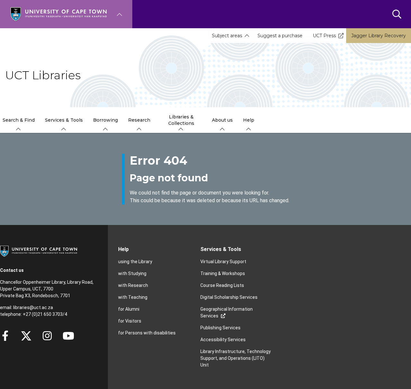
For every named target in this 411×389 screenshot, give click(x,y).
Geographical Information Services (226, 312)
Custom (47, 335)
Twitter (26, 335)
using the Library (135, 261)
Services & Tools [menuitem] (64, 120)
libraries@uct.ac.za (33, 307)
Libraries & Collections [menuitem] (181, 120)
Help (123, 249)
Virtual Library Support (223, 261)
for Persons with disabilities (147, 332)
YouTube (68, 335)
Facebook (5, 335)
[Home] (58, 14)
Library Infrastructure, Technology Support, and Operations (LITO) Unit (235, 358)
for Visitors (129, 321)
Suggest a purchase (280, 36)
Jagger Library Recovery (378, 36)
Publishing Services (220, 327)
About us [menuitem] (222, 120)
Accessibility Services (223, 339)
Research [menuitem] (139, 120)
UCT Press (324, 36)
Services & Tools (220, 249)
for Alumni (128, 309)
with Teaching (132, 297)
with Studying (132, 273)
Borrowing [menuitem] (105, 120)
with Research (133, 285)
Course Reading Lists (222, 285)
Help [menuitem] (248, 120)
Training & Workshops (222, 273)
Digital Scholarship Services (229, 297)
